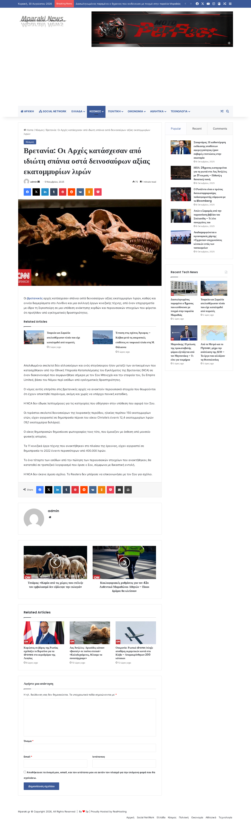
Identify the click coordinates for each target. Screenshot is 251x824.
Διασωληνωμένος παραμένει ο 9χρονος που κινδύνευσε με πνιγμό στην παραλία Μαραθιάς (182, 307)
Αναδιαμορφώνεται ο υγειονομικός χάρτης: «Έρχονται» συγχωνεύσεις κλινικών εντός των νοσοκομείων (208, 240)
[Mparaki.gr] (43, 21)
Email (28, 756)
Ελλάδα (76, 111)
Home (29, 129)
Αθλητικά (157, 111)
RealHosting (120, 811)
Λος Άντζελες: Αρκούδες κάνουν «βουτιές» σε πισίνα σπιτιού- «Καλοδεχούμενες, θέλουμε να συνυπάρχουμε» (87, 653)
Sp (87, 811)
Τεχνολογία (179, 111)
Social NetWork (54, 111)
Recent (197, 128)
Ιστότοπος (98, 756)
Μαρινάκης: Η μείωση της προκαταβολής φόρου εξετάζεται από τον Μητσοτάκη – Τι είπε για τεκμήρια (183, 351)
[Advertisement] (125, 78)
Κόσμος (95, 111)
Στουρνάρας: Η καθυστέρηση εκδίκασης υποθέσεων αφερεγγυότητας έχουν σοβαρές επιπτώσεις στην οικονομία (210, 150)
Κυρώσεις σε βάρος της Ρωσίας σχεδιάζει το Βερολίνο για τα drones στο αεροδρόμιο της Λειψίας (41, 653)
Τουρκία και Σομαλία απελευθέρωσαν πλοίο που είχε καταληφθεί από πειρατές (63, 337)
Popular (176, 128)
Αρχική (29, 111)
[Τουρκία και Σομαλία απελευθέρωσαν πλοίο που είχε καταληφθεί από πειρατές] (34, 337)
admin (33, 181)
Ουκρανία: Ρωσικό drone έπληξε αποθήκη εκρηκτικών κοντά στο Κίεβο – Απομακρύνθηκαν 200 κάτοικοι (134, 653)
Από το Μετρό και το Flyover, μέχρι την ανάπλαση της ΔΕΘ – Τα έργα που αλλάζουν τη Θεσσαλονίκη (213, 351)
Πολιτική (114, 111)
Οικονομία (135, 111)
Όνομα (28, 741)
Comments (220, 128)
